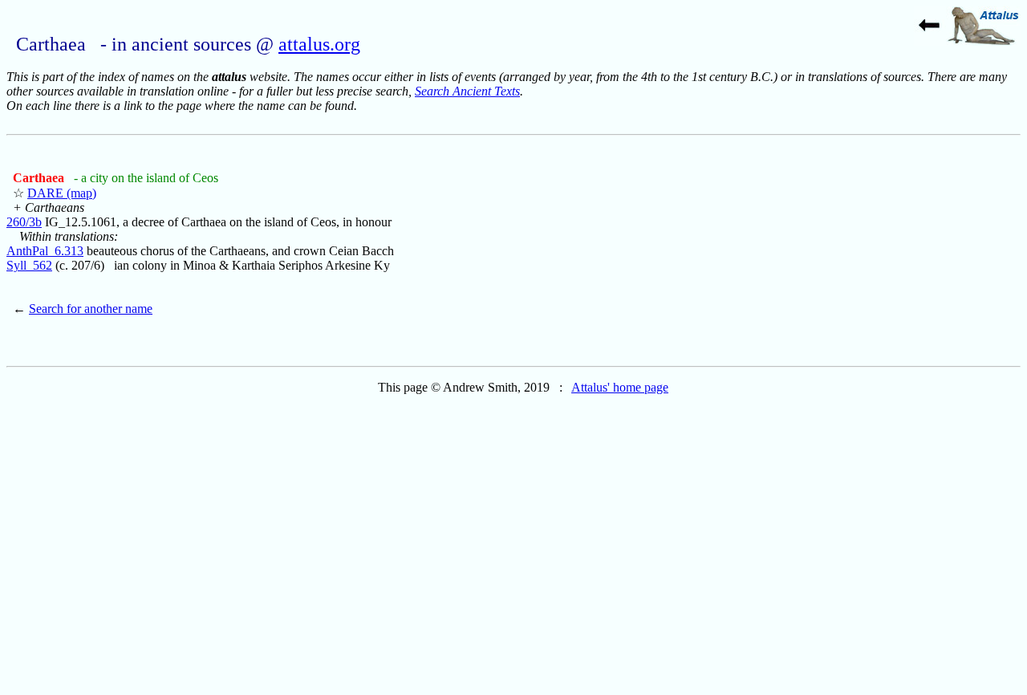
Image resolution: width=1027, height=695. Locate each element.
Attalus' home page (619, 387)
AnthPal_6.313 (44, 251)
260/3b (24, 222)
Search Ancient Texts (467, 91)
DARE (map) (61, 193)
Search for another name (90, 308)
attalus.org (319, 44)
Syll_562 (29, 265)
